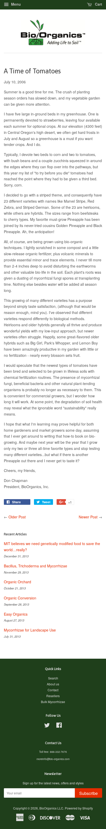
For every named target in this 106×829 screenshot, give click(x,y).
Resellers (53, 696)
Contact (53, 690)
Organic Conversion (20, 597)
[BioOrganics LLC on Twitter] (47, 726)
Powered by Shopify (79, 808)
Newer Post (88, 516)
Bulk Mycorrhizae (53, 701)
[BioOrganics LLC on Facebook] (59, 726)
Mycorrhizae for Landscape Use (30, 630)
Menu (15, 4)
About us (53, 684)
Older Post (17, 516)
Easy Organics (16, 614)
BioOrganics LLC (51, 808)
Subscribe (88, 793)
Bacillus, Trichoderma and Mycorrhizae (35, 565)
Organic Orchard (17, 581)
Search (53, 678)
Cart (98, 4)
